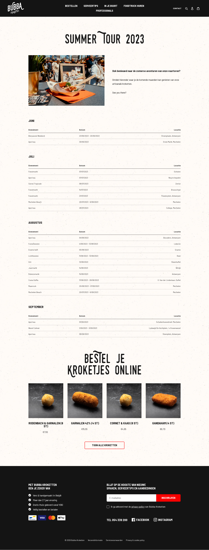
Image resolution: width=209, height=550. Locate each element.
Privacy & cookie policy (135, 540)
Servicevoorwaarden (114, 540)
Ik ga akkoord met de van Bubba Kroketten (138, 506)
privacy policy (137, 506)
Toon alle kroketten (104, 445)
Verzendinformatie (95, 540)
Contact (177, 8)
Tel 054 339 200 (117, 519)
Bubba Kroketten (77, 540)
